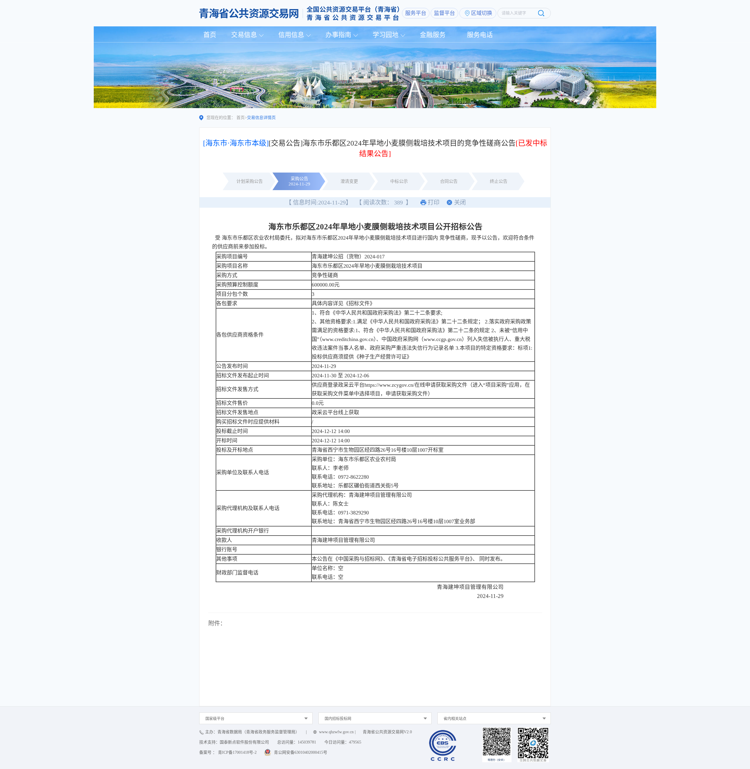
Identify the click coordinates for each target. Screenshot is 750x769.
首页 (209, 34)
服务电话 (480, 34)
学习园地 (385, 34)
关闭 (460, 202)
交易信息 (244, 34)
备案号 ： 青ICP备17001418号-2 (228, 752)
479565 (355, 742)
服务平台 (415, 13)
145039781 (307, 742)
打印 (433, 202)
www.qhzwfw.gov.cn (336, 732)
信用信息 (291, 34)
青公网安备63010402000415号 (300, 752)
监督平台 (444, 13)
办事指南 (338, 34)
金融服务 (433, 34)
